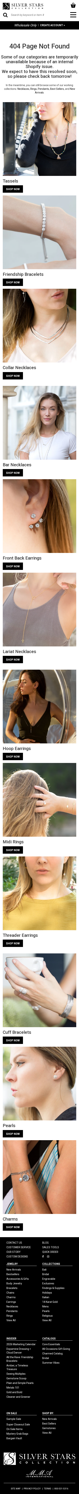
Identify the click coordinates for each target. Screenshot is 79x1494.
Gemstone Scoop (16, 1378)
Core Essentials (51, 1344)
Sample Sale (13, 1418)
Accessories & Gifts (17, 1278)
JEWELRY (12, 1263)
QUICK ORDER (50, 1251)
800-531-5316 (61, 1488)
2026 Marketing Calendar (21, 1344)
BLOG (45, 1242)
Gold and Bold (14, 1392)
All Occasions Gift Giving (56, 1348)
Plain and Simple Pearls (20, 1383)
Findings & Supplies (53, 1288)
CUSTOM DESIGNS (17, 1256)
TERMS (47, 1488)
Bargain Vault (14, 1438)
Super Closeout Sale (18, 1424)
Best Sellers (57, 88)
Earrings (11, 1301)
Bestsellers (12, 1274)
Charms (11, 1297)
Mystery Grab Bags (17, 1433)
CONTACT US (14, 1242)
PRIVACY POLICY (32, 1488)
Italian (45, 1297)
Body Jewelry (14, 1283)
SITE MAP (15, 1488)
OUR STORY (13, 1251)
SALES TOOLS (50, 1247)
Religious (47, 1315)
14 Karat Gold (50, 1301)
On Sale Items (14, 1429)
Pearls (46, 1311)
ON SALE (11, 1413)
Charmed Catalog (52, 1353)
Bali (44, 1269)
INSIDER (11, 1338)
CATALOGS (49, 1338)
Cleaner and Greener (18, 1396)
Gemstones (49, 1428)
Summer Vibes (51, 1362)
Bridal (45, 1274)
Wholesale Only (25, 25)
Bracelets (11, 1288)
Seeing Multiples (16, 1373)
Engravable (48, 1278)
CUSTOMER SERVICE (18, 1247)
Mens (45, 1306)
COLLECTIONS (51, 1263)
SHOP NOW (13, 189)
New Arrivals (13, 1269)
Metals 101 (12, 1387)
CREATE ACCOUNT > (52, 25)
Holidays (47, 1292)
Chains (10, 1292)
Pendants (43, 88)
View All (11, 1320)
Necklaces (23, 88)
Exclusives (48, 1283)
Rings (33, 88)
